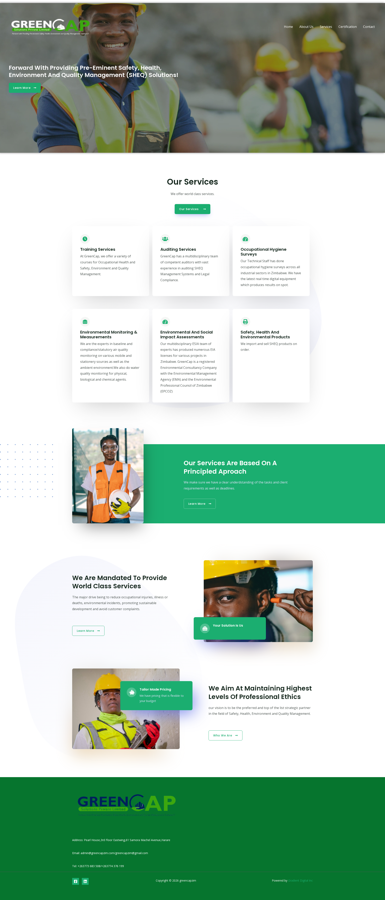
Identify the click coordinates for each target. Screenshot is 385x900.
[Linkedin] (85, 881)
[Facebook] (75, 881)
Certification (347, 26)
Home (288, 26)
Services (326, 26)
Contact (369, 26)
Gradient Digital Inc (300, 880)
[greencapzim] (50, 26)
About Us (306, 26)
